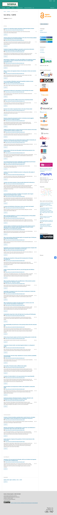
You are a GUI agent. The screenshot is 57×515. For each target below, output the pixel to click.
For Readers (42, 49)
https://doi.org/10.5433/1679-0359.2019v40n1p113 (15, 101)
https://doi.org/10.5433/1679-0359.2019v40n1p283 (15, 250)
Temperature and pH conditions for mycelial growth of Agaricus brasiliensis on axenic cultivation (46, 204)
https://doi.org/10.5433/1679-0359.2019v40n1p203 (15, 174)
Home (5, 11)
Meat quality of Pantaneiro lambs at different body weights (15, 365)
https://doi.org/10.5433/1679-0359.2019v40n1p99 (15, 91)
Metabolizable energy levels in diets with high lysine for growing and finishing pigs (20, 314)
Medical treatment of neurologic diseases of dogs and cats (46, 217)
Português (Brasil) (43, 32)
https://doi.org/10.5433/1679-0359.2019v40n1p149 (15, 132)
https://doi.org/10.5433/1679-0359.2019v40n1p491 (15, 430)
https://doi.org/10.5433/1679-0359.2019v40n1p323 (15, 283)
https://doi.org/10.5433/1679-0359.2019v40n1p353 (15, 305)
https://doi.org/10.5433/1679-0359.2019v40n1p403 (15, 347)
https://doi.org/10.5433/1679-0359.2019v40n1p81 (15, 83)
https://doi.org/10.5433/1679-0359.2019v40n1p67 (15, 73)
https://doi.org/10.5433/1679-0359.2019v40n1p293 (15, 260)
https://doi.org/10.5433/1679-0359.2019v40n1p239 (15, 207)
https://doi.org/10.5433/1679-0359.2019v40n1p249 (15, 218)
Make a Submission (44, 23)
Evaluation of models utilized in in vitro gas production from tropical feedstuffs (19, 376)
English (41, 30)
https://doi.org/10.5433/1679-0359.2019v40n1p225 (15, 196)
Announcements (20, 7)
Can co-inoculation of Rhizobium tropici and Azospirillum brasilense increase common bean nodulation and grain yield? (18, 82)
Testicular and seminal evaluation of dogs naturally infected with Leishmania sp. (19, 182)
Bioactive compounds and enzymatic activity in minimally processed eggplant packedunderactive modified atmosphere (19, 119)
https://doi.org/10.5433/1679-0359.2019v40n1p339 (15, 293)
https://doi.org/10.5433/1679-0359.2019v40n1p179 (15, 152)
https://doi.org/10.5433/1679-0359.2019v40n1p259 (15, 229)
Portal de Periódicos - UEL (29, 7)
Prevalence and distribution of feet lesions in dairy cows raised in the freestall (19, 206)
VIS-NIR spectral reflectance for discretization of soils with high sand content (18, 90)
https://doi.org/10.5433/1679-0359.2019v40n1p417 (15, 358)
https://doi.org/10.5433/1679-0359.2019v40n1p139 (15, 120)
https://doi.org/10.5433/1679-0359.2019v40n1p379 (15, 327)
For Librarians (42, 52)
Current (3, 7)
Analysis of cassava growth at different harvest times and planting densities (18, 99)
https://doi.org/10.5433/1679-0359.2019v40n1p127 (15, 110)
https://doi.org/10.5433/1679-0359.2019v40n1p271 (15, 239)
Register (50, 0)
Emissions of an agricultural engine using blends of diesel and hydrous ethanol (19, 28)
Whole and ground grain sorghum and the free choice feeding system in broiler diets (20, 337)
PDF (6, 34)
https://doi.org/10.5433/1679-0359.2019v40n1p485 (15, 419)
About (13, 7)
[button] (43, 37)
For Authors (42, 50)
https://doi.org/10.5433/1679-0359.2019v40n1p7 (15, 29)
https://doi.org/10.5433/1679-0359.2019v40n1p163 (15, 142)
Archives (8, 7)
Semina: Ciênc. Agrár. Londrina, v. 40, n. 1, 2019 (13, 479)
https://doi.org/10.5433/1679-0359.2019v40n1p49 (15, 63)
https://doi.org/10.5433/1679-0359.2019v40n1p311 (15, 272)
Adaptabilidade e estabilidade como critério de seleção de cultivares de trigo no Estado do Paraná (46, 226)
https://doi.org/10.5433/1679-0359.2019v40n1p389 (15, 338)
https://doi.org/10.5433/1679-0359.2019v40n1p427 (15, 367)
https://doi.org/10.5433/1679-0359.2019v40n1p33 (15, 51)
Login (54, 0)
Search (52, 7)
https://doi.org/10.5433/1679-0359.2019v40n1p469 (15, 400)
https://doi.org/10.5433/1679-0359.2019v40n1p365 (15, 315)
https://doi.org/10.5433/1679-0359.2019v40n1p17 (15, 40)
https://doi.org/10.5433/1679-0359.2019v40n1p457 (15, 389)
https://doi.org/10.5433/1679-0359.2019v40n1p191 (15, 164)
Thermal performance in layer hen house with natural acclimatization (46, 221)
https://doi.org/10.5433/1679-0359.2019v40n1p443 (15, 377)
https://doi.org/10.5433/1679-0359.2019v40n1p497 (15, 461)
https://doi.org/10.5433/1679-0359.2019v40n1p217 (15, 183)
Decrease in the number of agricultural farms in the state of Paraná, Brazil (18, 108)
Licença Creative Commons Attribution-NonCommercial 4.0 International (24, 502)
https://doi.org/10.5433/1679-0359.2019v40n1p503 (15, 441)
